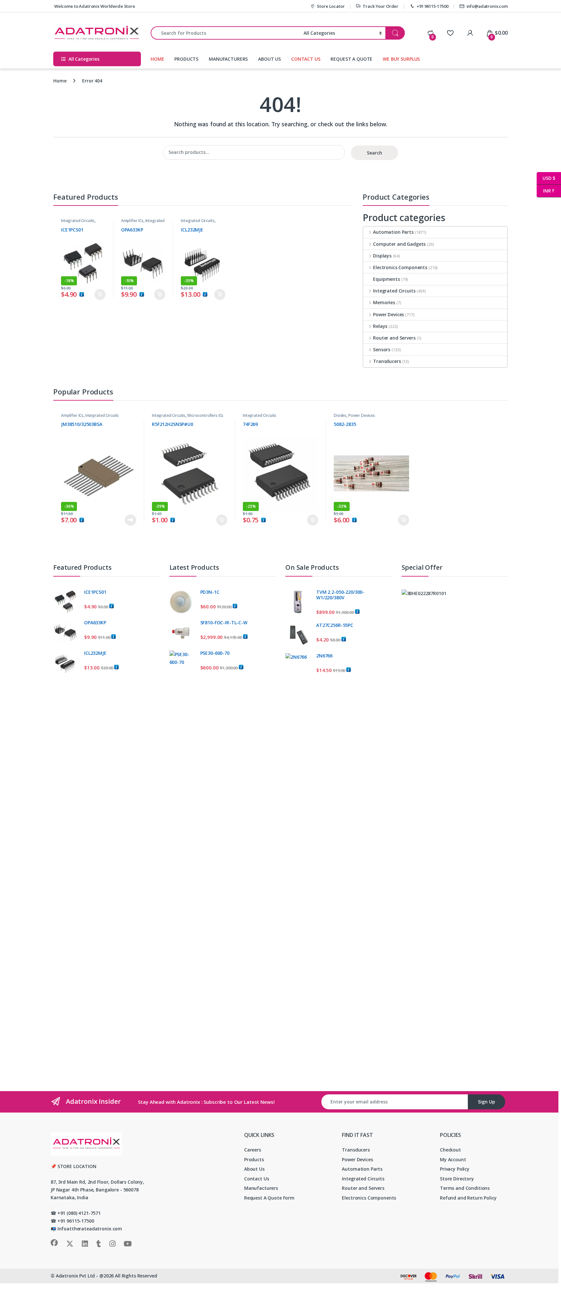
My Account (453, 1159)
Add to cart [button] (100, 294)
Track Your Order (380, 6)
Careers (252, 1150)
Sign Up (486, 1102)
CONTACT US (305, 59)
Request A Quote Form (269, 1198)
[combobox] (225, 33)
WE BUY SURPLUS (401, 59)
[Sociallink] (54, 1242)
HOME (157, 59)
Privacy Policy (454, 1169)
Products (254, 1159)
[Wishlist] (450, 32)
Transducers (387, 361)
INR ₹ (546, 191)
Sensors (381, 349)
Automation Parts (393, 232)
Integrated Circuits (77, 220)
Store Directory (457, 1179)
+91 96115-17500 (432, 6)
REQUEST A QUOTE (351, 59)
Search (374, 153)
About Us (254, 1169)
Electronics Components (400, 267)
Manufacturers (261, 1188)
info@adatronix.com (487, 6)
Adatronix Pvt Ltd (75, 1276)
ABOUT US (269, 59)
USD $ (546, 178)
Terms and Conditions (465, 1188)
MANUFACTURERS (228, 59)
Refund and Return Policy (468, 1198)
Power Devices (388, 314)
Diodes (340, 415)
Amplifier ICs (132, 220)
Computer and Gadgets (399, 244)
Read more (130, 520)
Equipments (386, 279)
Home (59, 81)
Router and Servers (394, 338)
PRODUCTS (186, 59)
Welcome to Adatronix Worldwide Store (94, 6)
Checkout (450, 1150)
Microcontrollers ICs (205, 415)
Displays (382, 256)
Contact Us (256, 1179)
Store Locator (330, 6)
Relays (380, 326)
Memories (384, 302)
